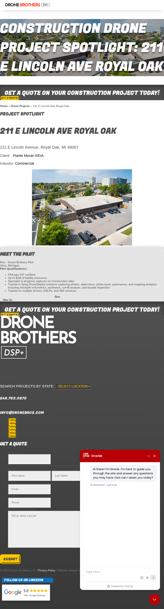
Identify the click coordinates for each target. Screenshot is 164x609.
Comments (15, 452)
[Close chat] (154, 599)
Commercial (24, 163)
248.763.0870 (13, 398)
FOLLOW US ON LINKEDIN (23, 580)
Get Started (10, 98)
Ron (57, 296)
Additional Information (22, 509)
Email (12, 482)
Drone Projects (20, 106)
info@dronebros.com (22, 412)
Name (12, 469)
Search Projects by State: (27, 386)
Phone (13, 495)
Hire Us (7, 299)
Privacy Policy (46, 570)
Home (4, 106)
